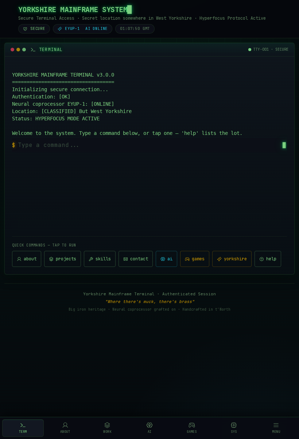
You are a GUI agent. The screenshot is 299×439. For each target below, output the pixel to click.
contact (139, 259)
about (30, 259)
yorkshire (235, 259)
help (271, 259)
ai (169, 259)
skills (103, 259)
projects (66, 259)
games (198, 259)
